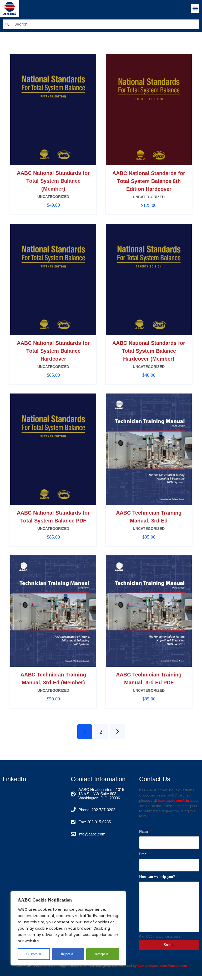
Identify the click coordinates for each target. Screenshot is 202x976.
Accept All (102, 954)
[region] (68, 928)
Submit (169, 945)
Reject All (68, 954)
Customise (34, 954)
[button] (195, 8)
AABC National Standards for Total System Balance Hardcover (53, 351)
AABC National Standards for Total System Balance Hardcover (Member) (148, 351)
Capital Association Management (162, 966)
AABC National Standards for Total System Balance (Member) (53, 181)
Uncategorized (53, 197)
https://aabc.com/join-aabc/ (178, 801)
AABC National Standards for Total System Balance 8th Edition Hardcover (148, 181)
